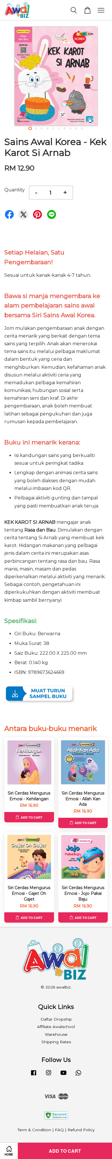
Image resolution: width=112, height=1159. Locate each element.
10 (82, 128)
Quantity (14, 190)
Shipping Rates (56, 1042)
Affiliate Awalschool (56, 1026)
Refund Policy (80, 1129)
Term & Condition (34, 1129)
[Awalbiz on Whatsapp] (78, 1075)
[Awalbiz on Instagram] (49, 1075)
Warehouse (56, 1034)
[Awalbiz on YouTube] (63, 1075)
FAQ (59, 1129)
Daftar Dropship (56, 1019)
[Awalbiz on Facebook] (34, 1075)
